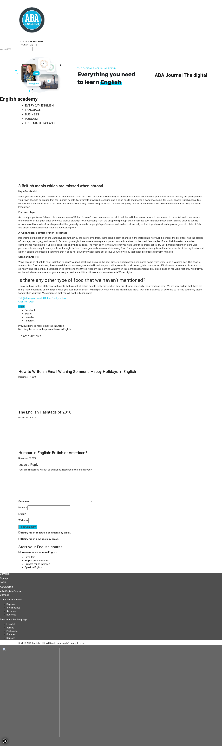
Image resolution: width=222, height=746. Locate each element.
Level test (30, 557)
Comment (24, 501)
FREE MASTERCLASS (39, 123)
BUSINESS (32, 114)
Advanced (12, 611)
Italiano (10, 627)
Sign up (4, 578)
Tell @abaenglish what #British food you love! (42, 298)
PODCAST (32, 119)
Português (12, 631)
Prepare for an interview (37, 564)
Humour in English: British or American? (52, 453)
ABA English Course (10, 591)
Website (23, 520)
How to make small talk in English (41, 325)
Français (11, 634)
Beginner (11, 604)
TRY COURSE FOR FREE (30, 41)
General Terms (77, 643)
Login (3, 582)
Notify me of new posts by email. (40, 539)
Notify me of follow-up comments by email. (46, 532)
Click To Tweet (26, 301)
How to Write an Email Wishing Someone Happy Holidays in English (77, 371)
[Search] (1, 49)
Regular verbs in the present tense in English (44, 329)
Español (11, 624)
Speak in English (33, 567)
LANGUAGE (33, 110)
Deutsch (11, 638)
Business (11, 614)
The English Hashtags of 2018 (45, 412)
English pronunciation (36, 560)
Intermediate (13, 607)
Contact (4, 594)
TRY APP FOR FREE (28, 45)
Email (22, 514)
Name (22, 507)
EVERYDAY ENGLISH (39, 105)
